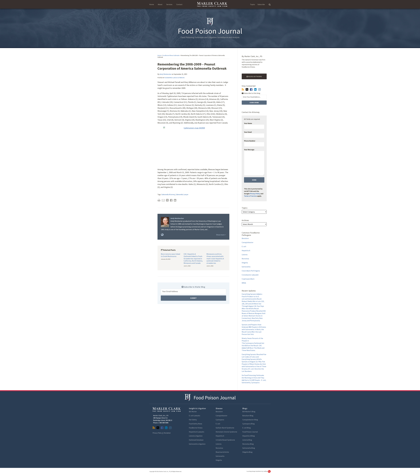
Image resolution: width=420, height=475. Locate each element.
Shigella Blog (247, 452)
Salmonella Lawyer (182, 194)
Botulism (245, 238)
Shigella (245, 263)
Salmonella (246, 267)
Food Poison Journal (215, 398)
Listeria (244, 254)
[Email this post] (163, 200)
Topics (252, 4)
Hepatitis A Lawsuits (196, 432)
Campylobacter (247, 242)
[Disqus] (193, 337)
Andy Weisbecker (165, 74)
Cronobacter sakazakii (250, 275)
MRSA (244, 283)
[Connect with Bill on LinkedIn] (255, 89)
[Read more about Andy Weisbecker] (162, 234)
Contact (179, 4)
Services (169, 4)
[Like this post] (171, 200)
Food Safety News (195, 424)
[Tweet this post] (167, 200)
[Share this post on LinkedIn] (175, 200)
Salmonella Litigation (197, 444)
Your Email (248, 132)
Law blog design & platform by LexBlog (257, 471)
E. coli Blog (246, 428)
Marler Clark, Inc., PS (160, 415)
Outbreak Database (196, 440)
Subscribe (261, 4)
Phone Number (249, 141)
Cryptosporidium (248, 279)
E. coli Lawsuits (194, 415)
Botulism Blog (247, 415)
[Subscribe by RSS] (243, 89)
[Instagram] (259, 89)
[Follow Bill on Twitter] (247, 89)
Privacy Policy (255, 194)
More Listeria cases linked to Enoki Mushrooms (170, 255)
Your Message (249, 150)
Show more (220, 235)
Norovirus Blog (248, 444)
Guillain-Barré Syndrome (225, 428)
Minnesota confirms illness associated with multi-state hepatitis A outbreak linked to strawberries (215, 258)
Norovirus (245, 258)
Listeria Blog (247, 440)
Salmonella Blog (248, 448)
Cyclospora (220, 420)
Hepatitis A (246, 250)
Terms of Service (250, 196)
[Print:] (159, 200)
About (160, 4)
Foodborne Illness (195, 428)
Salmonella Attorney (168, 194)
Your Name (248, 123)
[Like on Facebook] (251, 89)
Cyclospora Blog (248, 424)
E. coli (244, 246)
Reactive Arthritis (222, 452)
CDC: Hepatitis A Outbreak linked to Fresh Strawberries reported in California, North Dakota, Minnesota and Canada (193, 258)
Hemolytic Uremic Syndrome (226, 432)
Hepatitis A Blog (248, 436)
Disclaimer (167, 433)
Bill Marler (193, 411)
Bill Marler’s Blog (248, 411)
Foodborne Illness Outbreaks (171, 55)
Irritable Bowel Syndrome (225, 440)
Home (151, 4)
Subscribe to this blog (251, 93)
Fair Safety (193, 420)
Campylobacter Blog (250, 420)
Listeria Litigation (195, 436)
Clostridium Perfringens (251, 271)
